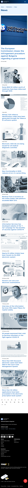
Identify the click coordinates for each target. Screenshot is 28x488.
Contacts (2, 428)
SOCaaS (2, 453)
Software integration (5, 450)
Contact (2, 446)
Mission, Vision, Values (5, 440)
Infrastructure (4, 452)
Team (2, 443)
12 (14, 402)
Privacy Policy (3, 486)
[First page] (2, 400)
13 (18, 402)
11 (10, 402)
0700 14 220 (4, 427)
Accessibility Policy (15, 486)
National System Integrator (7, 421)
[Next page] (2, 405)
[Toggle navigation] (25, 2)
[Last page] (5, 405)
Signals (6, 428)
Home (2, 7)
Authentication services (5, 456)
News (15, 7)
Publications (9, 7)
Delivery (2, 454)
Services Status (12, 428)
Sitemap (21, 486)
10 (6, 402)
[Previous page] (5, 400)
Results (2, 442)
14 (22, 402)
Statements (16, 442)
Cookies (8, 486)
